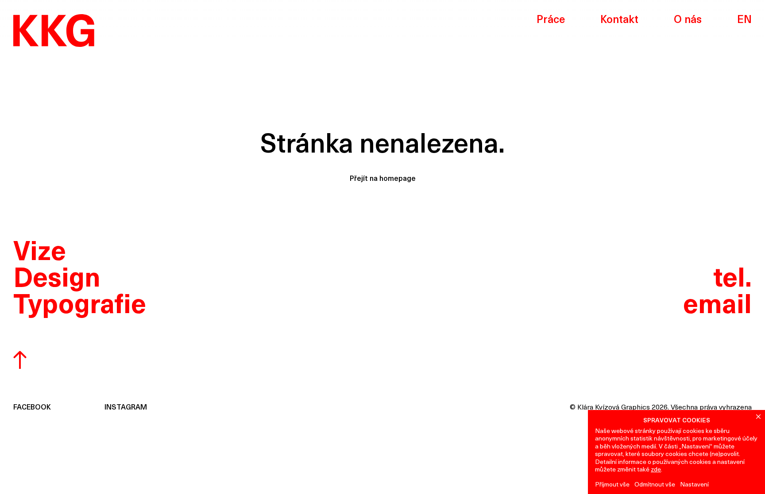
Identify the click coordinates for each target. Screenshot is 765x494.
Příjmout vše (612, 485)
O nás (688, 20)
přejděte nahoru (20, 361)
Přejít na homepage (383, 179)
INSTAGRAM (125, 407)
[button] (758, 416)
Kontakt (619, 20)
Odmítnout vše (654, 485)
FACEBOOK (32, 407)
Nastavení (694, 485)
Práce (551, 20)
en (744, 20)
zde (656, 470)
